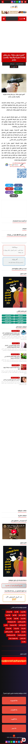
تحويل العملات (8, 323)
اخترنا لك (8, 612)
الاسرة (22, 618)
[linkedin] (19, 742)
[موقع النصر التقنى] (14, 7)
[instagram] (12, 2)
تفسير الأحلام (21, 622)
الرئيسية (21, 19)
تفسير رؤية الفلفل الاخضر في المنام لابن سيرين (12, 357)
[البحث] (3, 2)
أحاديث (22, 612)
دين (5, 625)
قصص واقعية (10, 635)
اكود (14, 615)
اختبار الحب (20, 318)
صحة (23, 632)
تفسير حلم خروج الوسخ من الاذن (11, 380)
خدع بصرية (12, 625)
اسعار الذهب (8, 315)
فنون (16, 632)
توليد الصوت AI (21, 22)
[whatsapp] (17, 2)
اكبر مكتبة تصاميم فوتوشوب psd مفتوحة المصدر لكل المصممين (11, 334)
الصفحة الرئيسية (20, 64)
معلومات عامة (12, 638)
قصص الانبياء (21, 635)
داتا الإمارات (14, 710)
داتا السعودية (14, 700)
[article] (14, 205)
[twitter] (20, 2)
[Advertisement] (14, 38)
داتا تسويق (20, 315)
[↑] (14, 736)
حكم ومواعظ (11, 622)
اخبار (16, 612)
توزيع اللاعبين (20, 320)
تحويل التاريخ (20, 323)
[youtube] (22, 2)
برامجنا (8, 618)
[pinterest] (16, 742)
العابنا (15, 618)
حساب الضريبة (8, 320)
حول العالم (12, 64)
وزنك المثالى (8, 318)
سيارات (15, 628)
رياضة (22, 628)
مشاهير (22, 638)
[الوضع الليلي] (24, 740)
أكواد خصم (21, 615)
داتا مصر (14, 728)
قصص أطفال (8, 632)
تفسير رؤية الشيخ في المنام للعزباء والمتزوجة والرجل (12, 346)
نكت (23, 642)
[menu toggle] (25, 2)
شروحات (8, 628)
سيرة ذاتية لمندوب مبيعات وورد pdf (11, 368)
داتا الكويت (14, 719)
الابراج (7, 615)
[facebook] (15, 2)
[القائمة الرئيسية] (4, 19)
